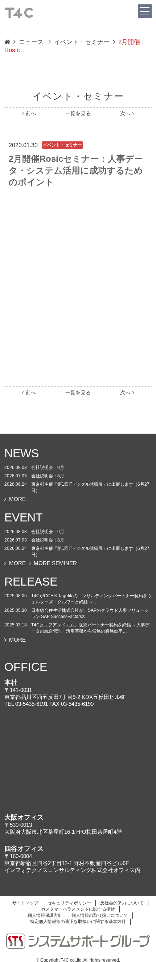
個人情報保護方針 (45, 915)
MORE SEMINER (55, 563)
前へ (31, 113)
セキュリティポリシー (69, 903)
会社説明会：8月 (47, 475)
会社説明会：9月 (47, 467)
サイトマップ (25, 903)
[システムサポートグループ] (78, 940)
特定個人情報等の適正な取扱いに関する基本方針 (78, 921)
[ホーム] (18, 12)
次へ (125, 113)
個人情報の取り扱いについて (99, 915)
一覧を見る (78, 113)
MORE (17, 499)
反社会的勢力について (122, 903)
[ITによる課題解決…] (7, 42)
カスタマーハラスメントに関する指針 (78, 909)
